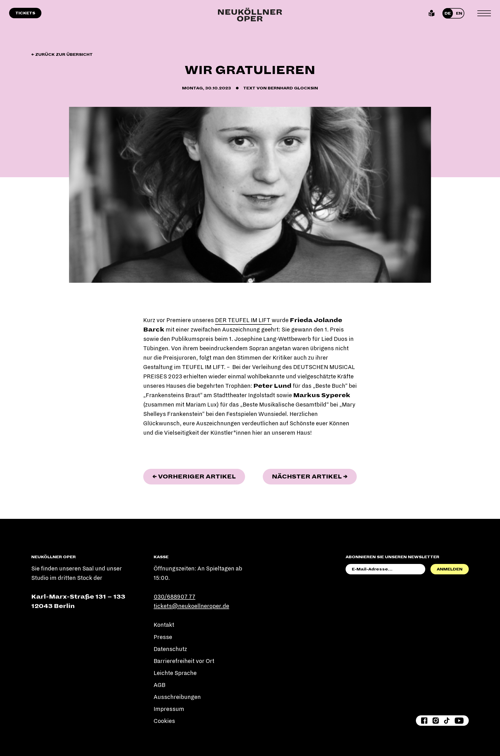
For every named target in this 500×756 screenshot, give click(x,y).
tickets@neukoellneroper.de (191, 606)
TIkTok (446, 720)
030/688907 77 (174, 597)
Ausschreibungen (177, 697)
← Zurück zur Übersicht (62, 54)
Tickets (25, 13)
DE (448, 13)
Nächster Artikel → (314, 476)
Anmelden (450, 569)
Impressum (169, 709)
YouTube (459, 720)
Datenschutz (170, 649)
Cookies (164, 721)
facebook (424, 720)
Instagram (436, 720)
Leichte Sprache (432, 13)
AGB (159, 685)
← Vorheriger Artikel (198, 476)
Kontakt (164, 625)
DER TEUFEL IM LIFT (243, 320)
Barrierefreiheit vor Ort (184, 661)
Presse (163, 637)
